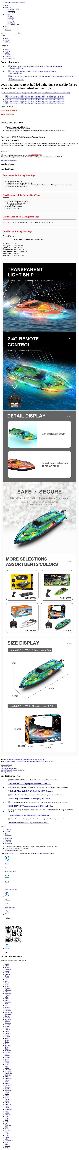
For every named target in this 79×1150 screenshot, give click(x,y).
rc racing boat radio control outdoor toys (13, 770)
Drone (10, 16)
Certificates (11, 11)
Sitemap (42, 853)
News (6, 26)
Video (6, 28)
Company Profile (13, 9)
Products (7, 14)
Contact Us (8, 30)
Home (6, 5)
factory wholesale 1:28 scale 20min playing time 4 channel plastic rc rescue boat (29, 761)
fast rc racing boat (6, 765)
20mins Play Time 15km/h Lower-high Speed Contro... (30, 799)
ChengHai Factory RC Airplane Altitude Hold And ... (29, 815)
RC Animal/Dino (13, 25)
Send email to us (6, 160)
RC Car (10, 19)
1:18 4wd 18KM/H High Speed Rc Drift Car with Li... (29, 784)
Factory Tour (12, 12)
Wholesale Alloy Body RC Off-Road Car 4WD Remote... (30, 791)
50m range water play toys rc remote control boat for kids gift (26, 759)
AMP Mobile (50, 853)
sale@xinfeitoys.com (11, 889)
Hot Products (35, 853)
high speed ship (5, 766)
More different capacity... (16, 80)
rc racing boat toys (6, 772)
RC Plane (11, 21)
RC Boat (11, 18)
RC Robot (11, 23)
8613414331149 (10, 907)
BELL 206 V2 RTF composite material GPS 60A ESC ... (30, 806)
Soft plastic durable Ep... (15, 68)
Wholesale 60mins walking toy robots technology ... (28, 823)
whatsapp (14, 160)
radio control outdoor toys (8, 768)
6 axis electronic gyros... (15, 73)
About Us (8, 7)
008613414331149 (10, 871)
